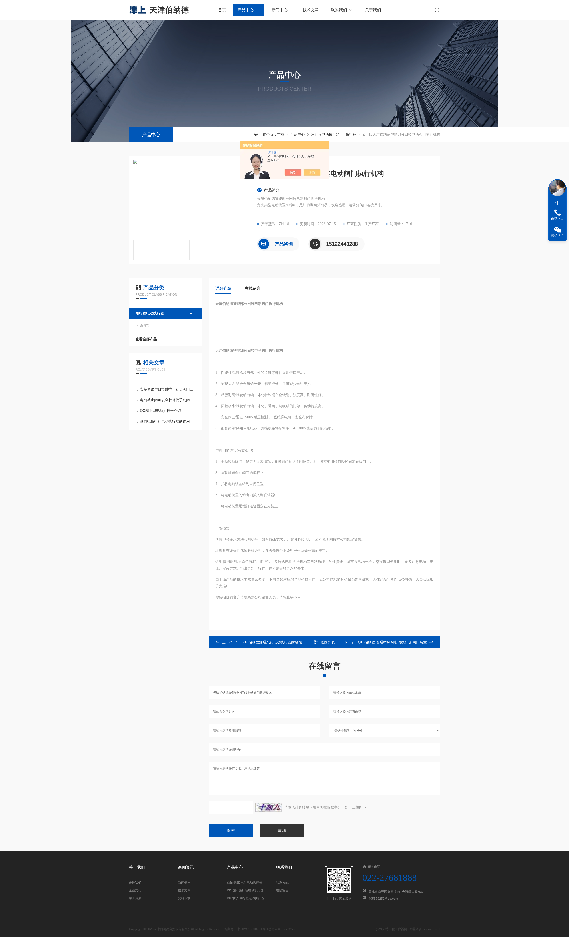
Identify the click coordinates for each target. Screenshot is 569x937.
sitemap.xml (431, 929)
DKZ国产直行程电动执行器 (245, 898)
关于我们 (373, 10)
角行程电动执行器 (325, 134)
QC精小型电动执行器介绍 (160, 411)
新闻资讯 (184, 882)
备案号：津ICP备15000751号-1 (246, 929)
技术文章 (311, 10)
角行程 (351, 134)
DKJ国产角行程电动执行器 (245, 890)
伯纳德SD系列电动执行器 (244, 882)
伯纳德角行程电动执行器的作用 (165, 421)
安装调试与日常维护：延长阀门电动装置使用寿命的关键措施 (167, 389)
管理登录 (415, 929)
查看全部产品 (146, 339)
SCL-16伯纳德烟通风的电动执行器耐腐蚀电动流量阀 (278, 642)
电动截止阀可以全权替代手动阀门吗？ (167, 400)
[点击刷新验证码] (268, 807)
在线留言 (253, 288)
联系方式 (282, 882)
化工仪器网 (399, 929)
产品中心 (246, 10)
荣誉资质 (135, 898)
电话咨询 (557, 218)
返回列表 (328, 642)
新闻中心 (280, 10)
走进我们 (135, 882)
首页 (222, 10)
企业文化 (135, 890)
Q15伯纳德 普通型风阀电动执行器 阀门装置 (392, 642)
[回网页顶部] (557, 202)
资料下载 (184, 898)
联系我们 (339, 10)
